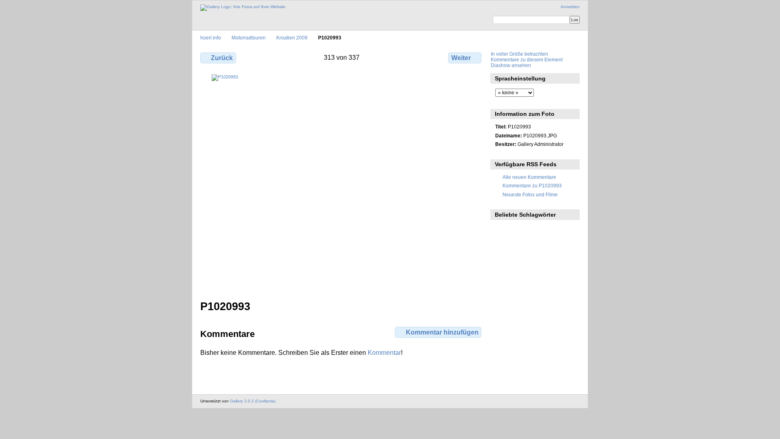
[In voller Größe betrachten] (341, 171)
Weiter (461, 57)
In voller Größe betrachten (519, 54)
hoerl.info (210, 37)
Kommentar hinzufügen (442, 332)
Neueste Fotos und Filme (530, 194)
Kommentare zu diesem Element (527, 59)
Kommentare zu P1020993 (532, 185)
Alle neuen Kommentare (529, 177)
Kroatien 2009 (292, 37)
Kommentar (384, 352)
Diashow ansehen (511, 65)
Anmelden (570, 6)
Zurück (222, 57)
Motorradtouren (249, 37)
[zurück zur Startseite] (243, 7)
